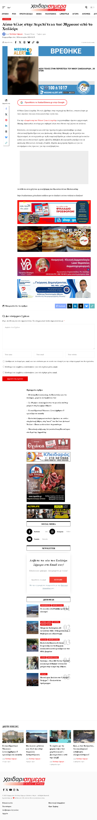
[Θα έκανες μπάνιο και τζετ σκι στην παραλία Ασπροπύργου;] (36, 736)
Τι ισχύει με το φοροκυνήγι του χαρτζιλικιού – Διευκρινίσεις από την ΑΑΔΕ (58, 751)
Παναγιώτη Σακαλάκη (37, 798)
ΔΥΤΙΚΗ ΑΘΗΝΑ (46, 622)
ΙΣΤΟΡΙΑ (56, 622)
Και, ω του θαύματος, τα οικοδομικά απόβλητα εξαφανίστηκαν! (83, 750)
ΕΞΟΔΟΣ (44, 674)
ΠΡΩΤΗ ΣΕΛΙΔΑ (58, 605)
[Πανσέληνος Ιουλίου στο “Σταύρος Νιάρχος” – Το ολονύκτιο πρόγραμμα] (32, 679)
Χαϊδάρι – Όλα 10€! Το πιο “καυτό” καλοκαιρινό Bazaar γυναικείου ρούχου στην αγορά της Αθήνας (55, 663)
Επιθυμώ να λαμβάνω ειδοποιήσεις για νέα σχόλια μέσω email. (31, 366)
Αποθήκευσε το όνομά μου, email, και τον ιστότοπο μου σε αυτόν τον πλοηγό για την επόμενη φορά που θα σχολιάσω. (49, 361)
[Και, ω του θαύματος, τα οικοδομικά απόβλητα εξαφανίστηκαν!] (84, 736)
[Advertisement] (54, 167)
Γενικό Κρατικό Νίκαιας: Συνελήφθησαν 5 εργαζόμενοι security (12, 750)
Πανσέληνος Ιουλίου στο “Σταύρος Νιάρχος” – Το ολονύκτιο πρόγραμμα (54, 680)
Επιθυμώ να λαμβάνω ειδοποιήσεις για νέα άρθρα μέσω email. (31, 372)
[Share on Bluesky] (29, 42)
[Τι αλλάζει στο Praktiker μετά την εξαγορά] (32, 610)
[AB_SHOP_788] (54, 211)
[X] (7, 790)
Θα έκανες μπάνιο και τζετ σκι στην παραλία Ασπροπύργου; (35, 750)
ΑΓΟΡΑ (43, 657)
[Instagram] (60, 531)
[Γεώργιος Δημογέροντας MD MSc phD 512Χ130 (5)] (54, 288)
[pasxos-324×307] (46, 482)
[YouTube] (11, 790)
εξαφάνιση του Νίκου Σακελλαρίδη (40, 120)
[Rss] (17, 790)
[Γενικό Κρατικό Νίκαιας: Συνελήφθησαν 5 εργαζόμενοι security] (13, 736)
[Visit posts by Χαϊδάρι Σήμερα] (3, 34)
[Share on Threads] (24, 42)
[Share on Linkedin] (6, 126)
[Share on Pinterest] (6, 120)
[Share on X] (20, 42)
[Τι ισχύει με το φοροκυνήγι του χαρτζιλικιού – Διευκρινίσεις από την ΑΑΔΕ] (60, 736)
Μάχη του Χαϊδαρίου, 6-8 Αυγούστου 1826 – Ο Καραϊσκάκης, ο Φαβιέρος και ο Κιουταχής (55, 630)
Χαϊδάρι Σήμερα (16, 34)
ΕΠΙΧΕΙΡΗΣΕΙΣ (46, 605)
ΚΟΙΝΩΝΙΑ (6, 19)
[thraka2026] (48, 444)
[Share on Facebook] (16, 42)
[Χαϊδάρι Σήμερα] (48, 7)
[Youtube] (37, 539)
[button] (4, 7)
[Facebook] (37, 531)
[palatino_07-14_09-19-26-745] (54, 238)
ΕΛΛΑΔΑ (44, 639)
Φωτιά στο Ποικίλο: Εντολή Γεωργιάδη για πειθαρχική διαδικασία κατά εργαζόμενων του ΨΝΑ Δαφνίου (55, 647)
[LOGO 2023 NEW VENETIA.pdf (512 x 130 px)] (54, 266)
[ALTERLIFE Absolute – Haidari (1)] (48, 511)
